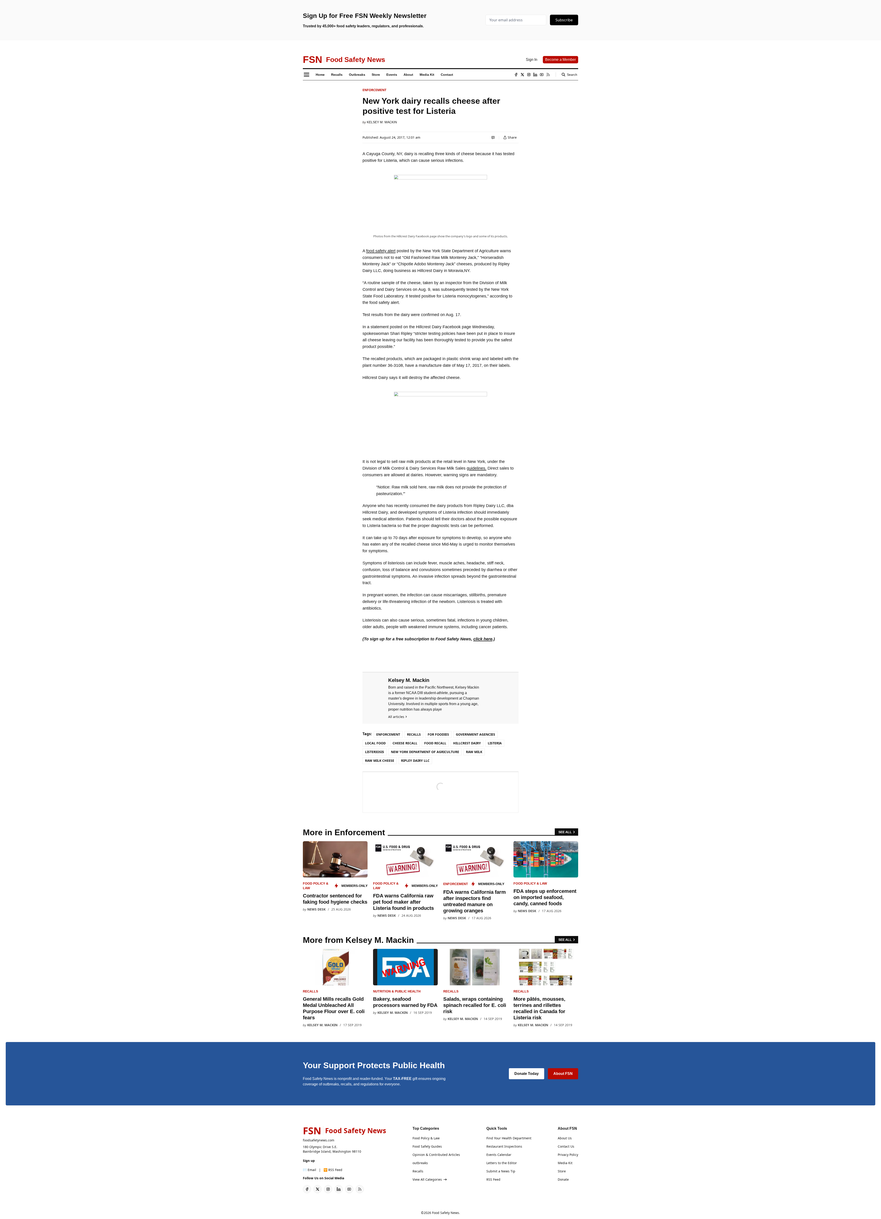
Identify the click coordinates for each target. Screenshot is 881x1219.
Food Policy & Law (530, 883)
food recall (435, 743)
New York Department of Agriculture (425, 752)
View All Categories (427, 1179)
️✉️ (309, 1170)
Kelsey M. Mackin (382, 122)
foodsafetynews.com (318, 1140)
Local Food (375, 743)
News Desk (316, 909)
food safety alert (381, 251)
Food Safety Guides (427, 1146)
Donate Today (526, 1074)
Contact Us (566, 1146)
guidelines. (476, 468)
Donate (563, 1179)
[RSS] (548, 75)
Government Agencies (475, 734)
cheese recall (405, 743)
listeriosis (374, 752)
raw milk (474, 752)
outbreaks (420, 1163)
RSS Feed (493, 1179)
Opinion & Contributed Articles (436, 1154)
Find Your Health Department (508, 1138)
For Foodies (438, 734)
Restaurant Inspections (504, 1146)
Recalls (414, 734)
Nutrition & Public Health (397, 991)
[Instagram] (529, 75)
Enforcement (374, 90)
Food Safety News (445, 1213)
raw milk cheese (379, 760)
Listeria (495, 743)
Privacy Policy (568, 1154)
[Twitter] (522, 75)
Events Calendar (498, 1154)
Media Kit (565, 1163)
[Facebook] (516, 75)
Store (562, 1171)
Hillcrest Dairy (467, 743)
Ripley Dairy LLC (415, 760)
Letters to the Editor (501, 1163)
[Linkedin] (535, 75)
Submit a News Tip (500, 1171)
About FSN (563, 1074)
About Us (565, 1138)
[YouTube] (542, 75)
